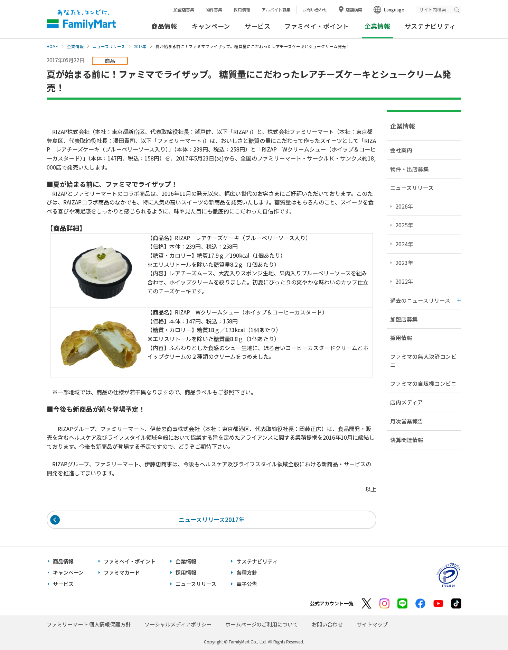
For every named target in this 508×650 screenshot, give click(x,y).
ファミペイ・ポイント (316, 25)
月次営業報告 (406, 421)
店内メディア (406, 402)
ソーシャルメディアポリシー (177, 624)
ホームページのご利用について (261, 624)
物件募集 (214, 9)
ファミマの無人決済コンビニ (423, 360)
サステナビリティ (430, 25)
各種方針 (246, 572)
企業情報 (75, 46)
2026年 (404, 206)
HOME (52, 46)
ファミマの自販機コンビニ (423, 383)
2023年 (404, 262)
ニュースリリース (109, 46)
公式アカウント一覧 (332, 603)
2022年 (404, 281)
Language (394, 9)
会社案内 (401, 150)
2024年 (404, 244)
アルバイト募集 (276, 9)
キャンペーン (211, 25)
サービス (258, 25)
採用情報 (242, 9)
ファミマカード (122, 572)
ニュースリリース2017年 (212, 519)
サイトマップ (372, 624)
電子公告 (246, 583)
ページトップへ (485, 627)
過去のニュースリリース (420, 300)
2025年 (404, 225)
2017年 (140, 46)
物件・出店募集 (409, 169)
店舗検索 (354, 9)
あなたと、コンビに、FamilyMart (81, 19)
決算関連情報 (406, 439)
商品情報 (164, 25)
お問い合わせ (314, 9)
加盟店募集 (183, 9)
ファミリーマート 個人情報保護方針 (89, 624)
